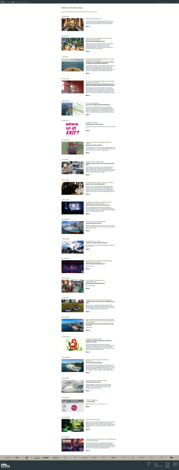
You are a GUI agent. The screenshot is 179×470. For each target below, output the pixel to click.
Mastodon (168, 466)
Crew (24, 2)
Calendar (9, 2)
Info (16, 2)
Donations (155, 462)
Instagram (168, 462)
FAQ (22, 2)
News (13, 2)
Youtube (168, 465)
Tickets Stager (149, 462)
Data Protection (160, 466)
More (87, 26)
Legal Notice (156, 466)
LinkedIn (168, 467)
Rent (19, 2)
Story (27, 2)
